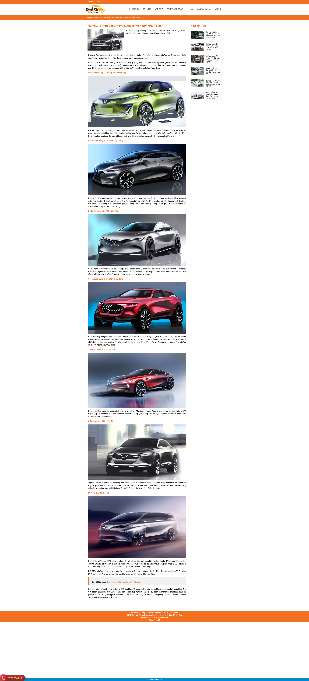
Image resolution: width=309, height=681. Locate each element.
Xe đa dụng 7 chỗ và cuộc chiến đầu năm (124, 582)
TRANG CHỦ (134, 9)
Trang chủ (89, 18)
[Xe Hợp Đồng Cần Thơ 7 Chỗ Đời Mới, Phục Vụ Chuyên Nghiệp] (197, 59)
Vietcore (158, 679)
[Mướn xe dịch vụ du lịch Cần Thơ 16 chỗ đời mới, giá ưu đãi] (197, 71)
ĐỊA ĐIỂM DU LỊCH (204, 9)
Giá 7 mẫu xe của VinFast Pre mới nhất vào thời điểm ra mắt (120, 18)
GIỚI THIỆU (147, 9)
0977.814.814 (15, 678)
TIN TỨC (189, 9)
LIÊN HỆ (218, 9)
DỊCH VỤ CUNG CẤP (175, 9)
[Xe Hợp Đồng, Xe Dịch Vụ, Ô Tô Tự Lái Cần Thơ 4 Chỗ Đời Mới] (197, 47)
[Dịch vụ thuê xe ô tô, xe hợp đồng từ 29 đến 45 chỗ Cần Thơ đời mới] (197, 35)
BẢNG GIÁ (159, 9)
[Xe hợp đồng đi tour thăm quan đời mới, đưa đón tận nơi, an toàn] (197, 95)
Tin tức (96, 18)
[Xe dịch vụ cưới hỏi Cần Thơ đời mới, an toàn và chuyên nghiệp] (197, 83)
